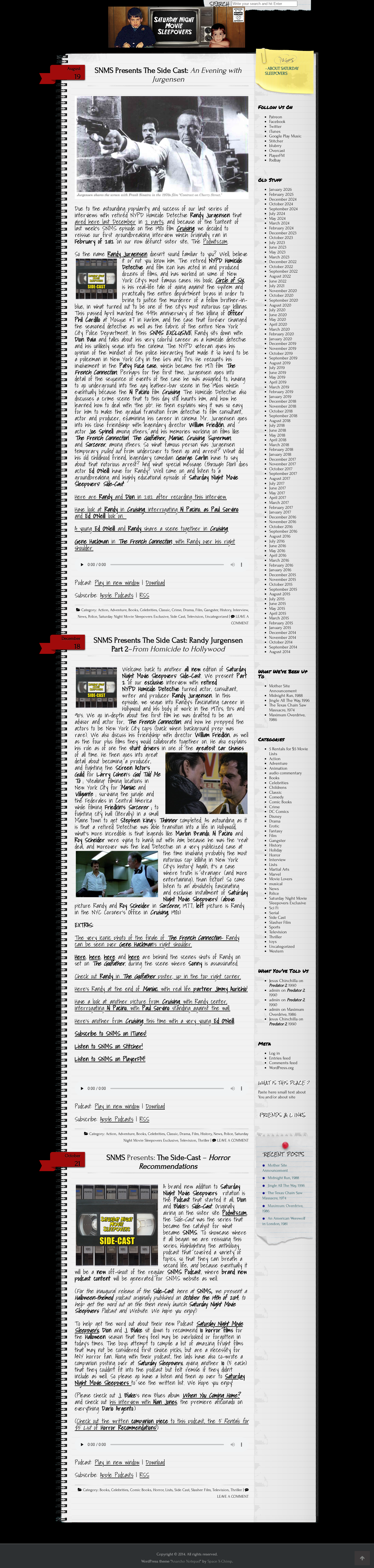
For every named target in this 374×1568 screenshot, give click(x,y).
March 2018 (279, 444)
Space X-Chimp (220, 1561)
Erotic (274, 826)
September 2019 (283, 358)
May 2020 (277, 319)
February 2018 (281, 449)
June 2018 (277, 430)
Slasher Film (201, 1490)
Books (133, 610)
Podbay (275, 160)
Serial (274, 912)
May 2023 (277, 252)
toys (273, 941)
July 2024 (277, 213)
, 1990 (283, 985)
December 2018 (282, 401)
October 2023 (281, 237)
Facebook (277, 121)
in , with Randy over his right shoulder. (155, 544)
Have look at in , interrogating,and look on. (156, 512)
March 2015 (279, 618)
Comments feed (283, 1062)
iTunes (275, 131)
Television (195, 616)
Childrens (278, 787)
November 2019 (282, 348)
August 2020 (280, 305)
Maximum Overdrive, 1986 (287, 717)
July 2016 (277, 541)
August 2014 (279, 651)
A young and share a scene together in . (151, 528)
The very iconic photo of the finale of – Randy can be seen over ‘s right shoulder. (157, 941)
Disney (275, 816)
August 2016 (279, 536)
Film (198, 610)
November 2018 (282, 406)
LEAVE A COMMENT (233, 1140)
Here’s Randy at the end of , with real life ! (161, 989)
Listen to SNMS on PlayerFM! (110, 1059)
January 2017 (280, 512)
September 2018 (283, 415)
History (225, 610)
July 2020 (277, 309)
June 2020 (278, 314)
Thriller (203, 1140)
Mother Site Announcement (283, 688)
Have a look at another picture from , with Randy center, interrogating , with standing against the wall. (152, 1005)
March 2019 (279, 387)
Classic (164, 610)
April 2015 (277, 613)
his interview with (143, 1402)
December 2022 (283, 261)
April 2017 (277, 497)
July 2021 (276, 285)
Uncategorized (216, 616)
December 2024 (283, 199)
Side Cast (177, 616)
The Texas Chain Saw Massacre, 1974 (287, 707)
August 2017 (279, 478)
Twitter (275, 126)
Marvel (275, 874)
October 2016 (281, 526)
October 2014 (280, 642)
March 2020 (279, 329)
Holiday (275, 850)
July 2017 (276, 483)
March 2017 (279, 502)
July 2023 (277, 242)
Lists (169, 1490)
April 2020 (278, 324)
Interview (240, 610)
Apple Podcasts (116, 595)
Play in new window (117, 583)
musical (276, 883)
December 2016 (282, 517)
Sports (274, 927)
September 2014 (283, 647)
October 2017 (280, 468)
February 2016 (281, 565)
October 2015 (280, 584)
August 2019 (279, 362)
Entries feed (279, 1058)
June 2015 (277, 603)
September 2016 (283, 531)
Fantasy (276, 830)
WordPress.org (281, 1067)
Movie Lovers (280, 878)
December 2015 (282, 574)
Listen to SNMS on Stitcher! (109, 1046)
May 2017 (277, 492)
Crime (177, 610)
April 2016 (277, 555)
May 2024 (277, 218)
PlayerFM (276, 155)
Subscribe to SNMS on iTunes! (110, 1033)
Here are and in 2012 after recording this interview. (151, 497)
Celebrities (148, 610)
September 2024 (283, 208)
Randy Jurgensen (127, 254)
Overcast (277, 150)
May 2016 (277, 550)
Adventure (118, 610)
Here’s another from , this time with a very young (154, 1021)
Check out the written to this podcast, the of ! (162, 1424)
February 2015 (281, 622)
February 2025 (281, 194)
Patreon (275, 116)
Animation (278, 768)
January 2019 (280, 396)
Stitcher (276, 140)
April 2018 (277, 439)
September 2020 (283, 300)
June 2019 (277, 372)
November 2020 (283, 290)
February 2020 (281, 333)
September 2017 (283, 473)
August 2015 (279, 593)
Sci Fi (273, 907)
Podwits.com (215, 241)
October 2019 (281, 353)
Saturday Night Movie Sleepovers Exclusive (134, 616)
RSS (144, 595)
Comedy (276, 797)
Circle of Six (229, 280)
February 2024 (281, 228)
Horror (158, 1490)
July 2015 (276, 598)
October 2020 (281, 295)
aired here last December (105, 222)
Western (276, 951)
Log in (274, 1053)
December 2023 (283, 232)
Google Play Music (285, 136)
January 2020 (280, 338)
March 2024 (279, 223)
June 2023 (277, 247)
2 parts (154, 222)
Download (155, 583)
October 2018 (281, 411)
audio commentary (285, 772)
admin (274, 990)
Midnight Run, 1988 (286, 695)
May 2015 (277, 608)
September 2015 (283, 589)
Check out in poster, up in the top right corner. (158, 976)
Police (92, 616)
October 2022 (281, 266)
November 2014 (282, 637)
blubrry (275, 145)
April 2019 (277, 382)
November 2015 (282, 579)
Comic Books (140, 1490)
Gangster (211, 610)
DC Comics (279, 811)
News (82, 616)
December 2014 (282, 632)
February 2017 (281, 507)
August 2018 (279, 420)
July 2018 (277, 425)
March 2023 (279, 257)
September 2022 (283, 271)
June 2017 (277, 488)
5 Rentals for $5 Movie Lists (288, 751)
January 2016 (280, 569)
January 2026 (280, 189)
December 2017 (282, 459)
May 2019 (277, 377)
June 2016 (277, 545)
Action (103, 610)
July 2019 (277, 367)
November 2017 (282, 463)
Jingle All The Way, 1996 (289, 700)
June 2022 (277, 281)
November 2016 (282, 521)
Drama (188, 610)
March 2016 (279, 560)
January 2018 (280, 454)
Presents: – (168, 1162)
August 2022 (280, 276)
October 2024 (281, 203)
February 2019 (281, 391)
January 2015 (280, 627)
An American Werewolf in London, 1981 (283, 1221)
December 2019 (282, 343)
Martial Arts (279, 869)
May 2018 (277, 435)
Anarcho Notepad (185, 1561)
